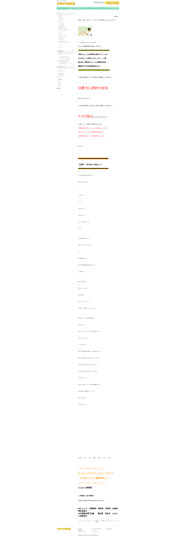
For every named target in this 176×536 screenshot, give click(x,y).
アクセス (60, 31)
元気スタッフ (88, 8)
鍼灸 (59, 85)
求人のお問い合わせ (62, 35)
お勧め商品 (60, 37)
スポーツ (60, 69)
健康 (59, 77)
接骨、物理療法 (61, 25)
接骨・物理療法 (114, 8)
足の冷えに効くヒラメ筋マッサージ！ (86, 520)
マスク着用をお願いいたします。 (65, 63)
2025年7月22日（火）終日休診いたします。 (65, 54)
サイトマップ (61, 47)
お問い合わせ (95, 531)
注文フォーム (61, 39)
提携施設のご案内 (62, 27)
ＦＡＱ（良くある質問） (63, 29)
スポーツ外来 (105, 8)
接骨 (59, 81)
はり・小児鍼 (96, 8)
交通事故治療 (61, 73)
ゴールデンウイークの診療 (63, 59)
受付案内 (60, 15)
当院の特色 (70, 8)
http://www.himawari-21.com (91, 500)
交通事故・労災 (79, 8)
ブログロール (61, 71)
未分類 (59, 83)
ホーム (61, 8)
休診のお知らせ (61, 75)
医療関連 (60, 79)
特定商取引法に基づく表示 (64, 41)
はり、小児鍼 (61, 23)
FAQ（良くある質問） (97, 528)
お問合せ (60, 33)
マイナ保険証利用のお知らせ (64, 57)
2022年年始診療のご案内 (63, 61)
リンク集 (60, 45)
